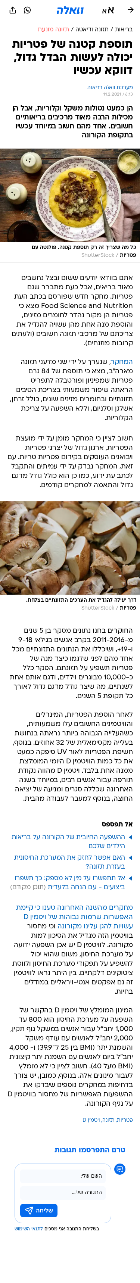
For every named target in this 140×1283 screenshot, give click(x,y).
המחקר (122, 362)
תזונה (108, 1120)
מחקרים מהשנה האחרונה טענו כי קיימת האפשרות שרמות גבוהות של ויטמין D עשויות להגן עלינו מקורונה (74, 917)
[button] (108, 10)
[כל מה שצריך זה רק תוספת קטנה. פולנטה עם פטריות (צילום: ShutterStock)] (70, 205)
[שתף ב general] (13, 10)
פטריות (125, 1120)
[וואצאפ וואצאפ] (27, 10)
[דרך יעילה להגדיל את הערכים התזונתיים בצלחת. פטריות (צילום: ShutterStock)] (70, 558)
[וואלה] (70, 10)
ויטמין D (91, 1120)
